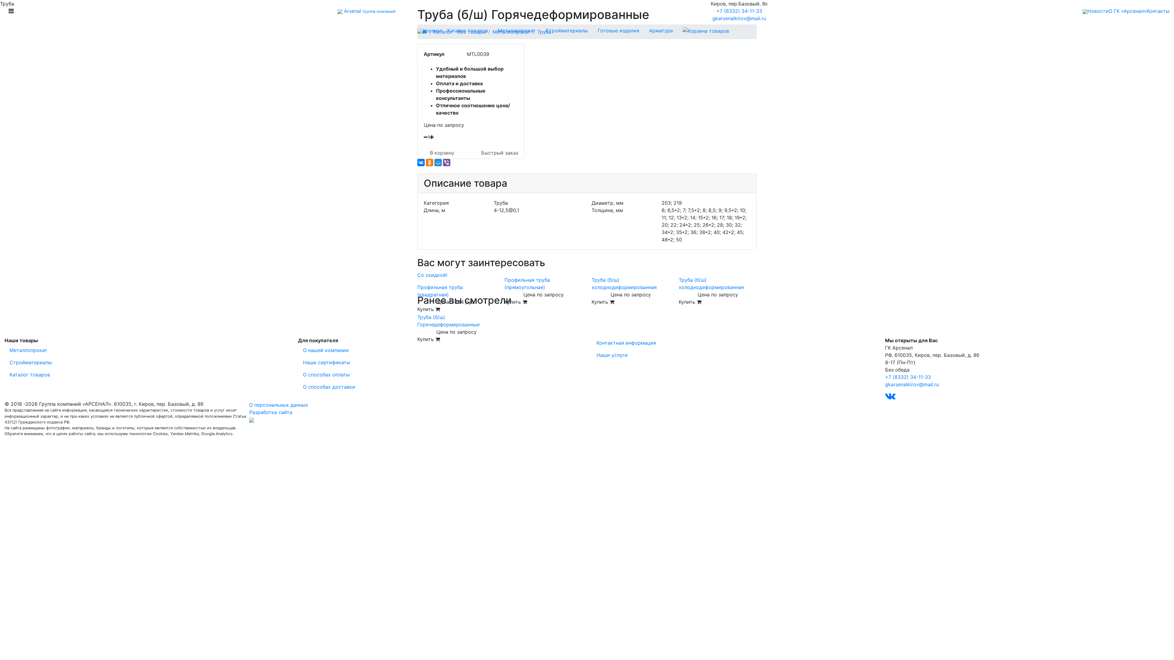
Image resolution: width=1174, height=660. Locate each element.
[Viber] (446, 162)
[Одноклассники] (429, 162)
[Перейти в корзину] (706, 31)
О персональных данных (278, 405)
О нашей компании (326, 350)
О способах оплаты (326, 375)
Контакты (1157, 11)
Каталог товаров (467, 31)
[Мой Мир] (438, 162)
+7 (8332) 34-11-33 (739, 11)
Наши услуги (612, 355)
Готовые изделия (618, 31)
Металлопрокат (517, 31)
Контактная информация (626, 343)
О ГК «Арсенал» (1127, 11)
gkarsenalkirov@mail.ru (739, 18)
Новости (1098, 11)
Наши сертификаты (326, 362)
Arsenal (369, 11)
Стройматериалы (566, 31)
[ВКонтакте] (421, 162)
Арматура (661, 31)
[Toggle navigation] (11, 11)
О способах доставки (329, 387)
